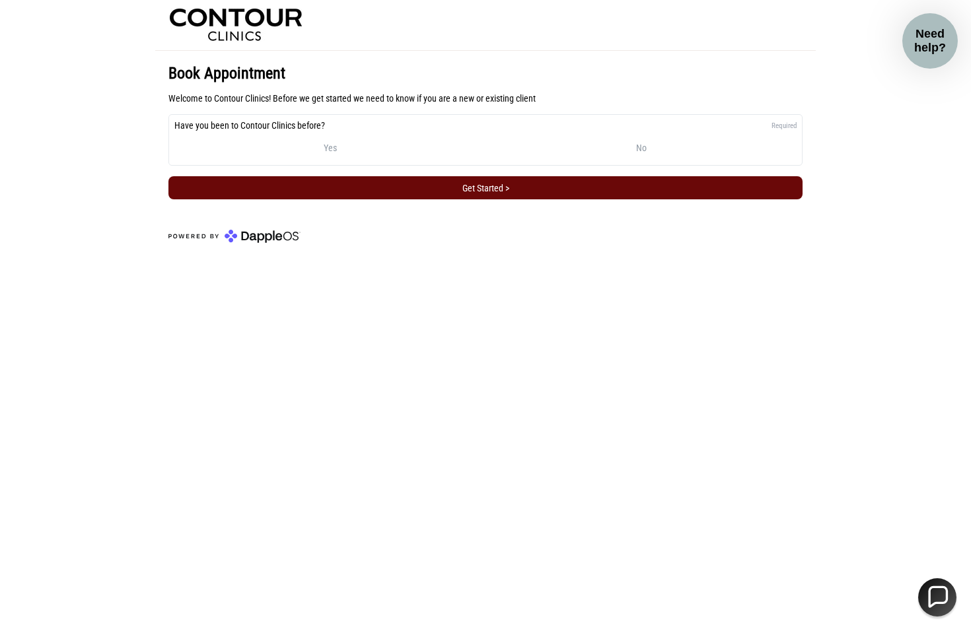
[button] (937, 597)
